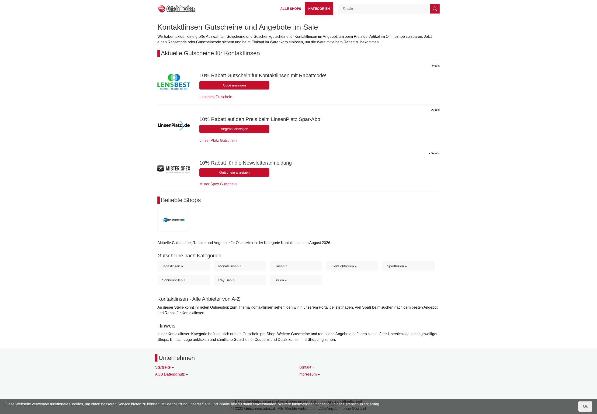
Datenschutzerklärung (361, 404)
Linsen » (280, 266)
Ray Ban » (226, 280)
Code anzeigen (234, 85)
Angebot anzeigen (234, 129)
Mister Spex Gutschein (218, 184)
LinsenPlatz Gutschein (218, 140)
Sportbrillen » (397, 266)
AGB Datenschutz (170, 374)
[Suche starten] (435, 9)
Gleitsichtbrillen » (344, 266)
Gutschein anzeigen (234, 172)
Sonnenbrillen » (173, 280)
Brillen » (280, 280)
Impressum (307, 374)
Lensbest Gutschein (215, 97)
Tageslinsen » (172, 266)
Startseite (163, 367)
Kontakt (304, 367)
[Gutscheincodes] (176, 8)
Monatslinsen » (229, 266)
